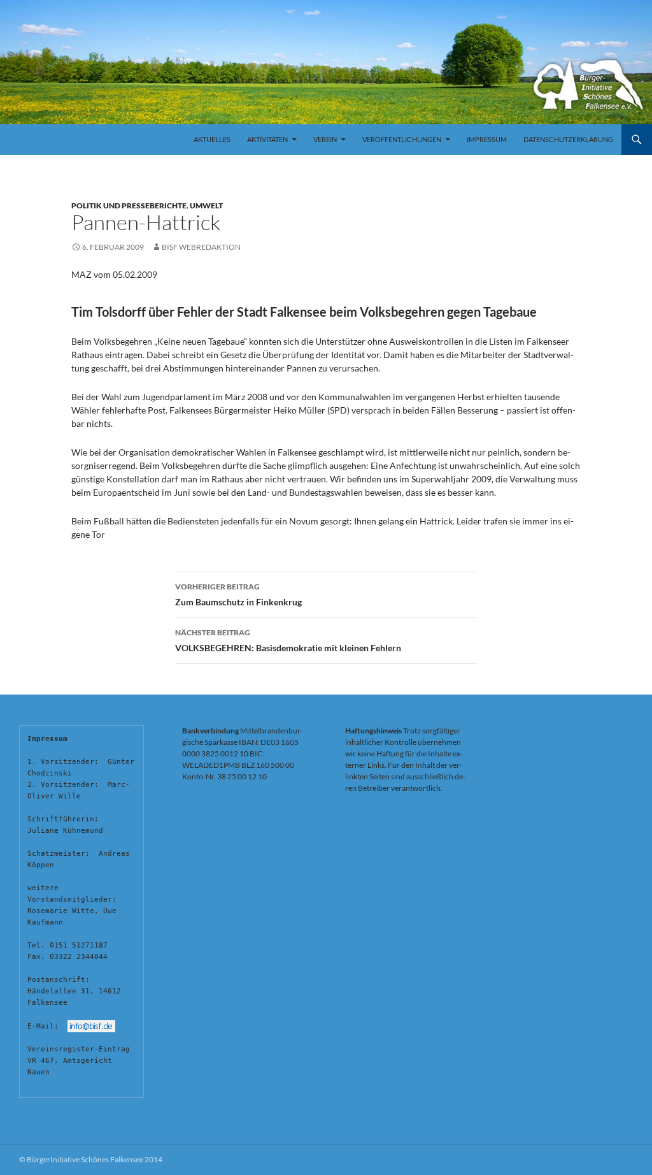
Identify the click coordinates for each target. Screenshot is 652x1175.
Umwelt (206, 205)
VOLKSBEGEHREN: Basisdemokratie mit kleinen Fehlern (288, 640)
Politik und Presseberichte (129, 205)
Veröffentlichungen (401, 139)
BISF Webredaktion (201, 247)
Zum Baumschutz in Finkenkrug (238, 594)
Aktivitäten (267, 139)
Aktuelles (212, 139)
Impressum (487, 139)
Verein (325, 139)
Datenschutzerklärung (568, 139)
